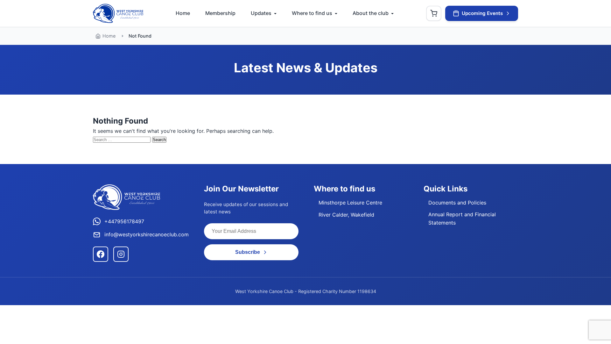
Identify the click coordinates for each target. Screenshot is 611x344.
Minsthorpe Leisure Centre (350, 202)
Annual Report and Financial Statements (462, 218)
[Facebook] (100, 254)
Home (183, 13)
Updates (261, 13)
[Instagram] (121, 254)
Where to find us (312, 13)
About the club (371, 13)
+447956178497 (124, 221)
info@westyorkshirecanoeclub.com (146, 234)
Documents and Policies (457, 202)
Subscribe (247, 252)
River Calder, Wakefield (346, 214)
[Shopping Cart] (433, 13)
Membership (220, 13)
